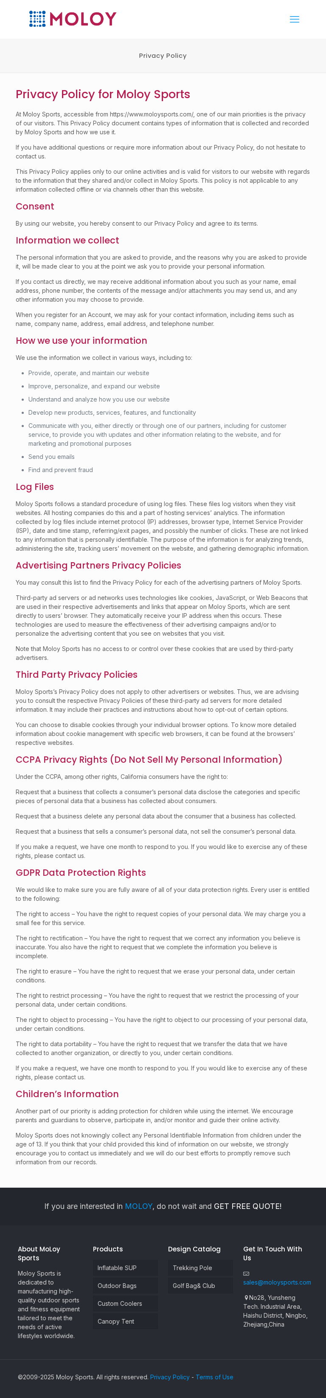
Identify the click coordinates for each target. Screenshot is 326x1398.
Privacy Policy (170, 1377)
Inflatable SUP (117, 1267)
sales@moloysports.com (277, 1282)
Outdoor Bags (117, 1285)
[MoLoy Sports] (72, 19)
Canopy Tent (116, 1321)
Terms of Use (214, 1377)
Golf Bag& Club (194, 1285)
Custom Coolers (120, 1303)
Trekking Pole (192, 1267)
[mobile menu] (294, 19)
